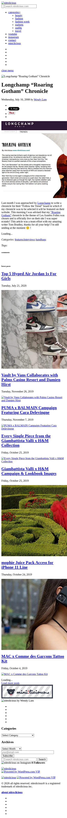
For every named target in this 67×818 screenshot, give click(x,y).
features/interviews (25, 239)
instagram (13, 37)
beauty (18, 15)
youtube (12, 34)
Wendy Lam (40, 99)
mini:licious (14, 43)
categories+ (14, 12)
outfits (18, 27)
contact (12, 40)
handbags (41, 239)
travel (18, 30)
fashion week (22, 21)
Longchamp (44, 202)
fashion (19, 18)
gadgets (19, 24)
